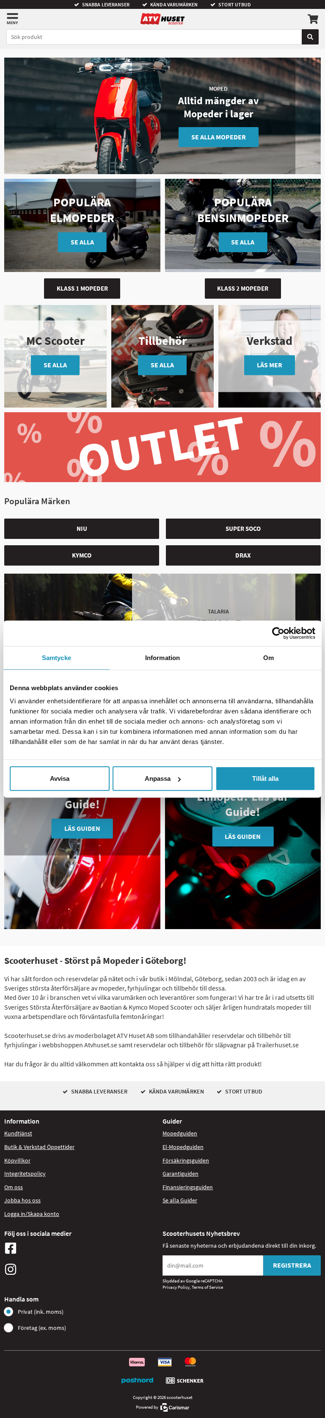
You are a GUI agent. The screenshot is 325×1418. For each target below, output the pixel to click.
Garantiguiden (180, 1173)
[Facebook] (81, 1248)
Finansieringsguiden (187, 1187)
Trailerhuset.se (277, 1045)
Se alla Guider (179, 1200)
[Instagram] (81, 1269)
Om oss (13, 1187)
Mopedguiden (179, 1133)
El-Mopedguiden (183, 1147)
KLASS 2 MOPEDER (242, 288)
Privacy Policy (176, 1287)
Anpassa (158, 778)
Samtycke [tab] (56, 657)
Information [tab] (162, 657)
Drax (243, 555)
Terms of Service (207, 1287)
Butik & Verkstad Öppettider (39, 1147)
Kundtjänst (18, 1133)
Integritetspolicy (25, 1173)
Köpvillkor (17, 1160)
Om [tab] (268, 657)
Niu (82, 528)
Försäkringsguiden (185, 1160)
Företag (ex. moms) (42, 1328)
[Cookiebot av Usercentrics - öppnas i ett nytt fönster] (278, 633)
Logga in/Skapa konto (31, 1214)
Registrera (292, 1265)
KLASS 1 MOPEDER (82, 288)
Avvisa (59, 778)
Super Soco (243, 528)
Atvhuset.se (100, 1045)
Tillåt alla (265, 778)
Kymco (81, 555)
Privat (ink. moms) (40, 1311)
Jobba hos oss (22, 1200)
